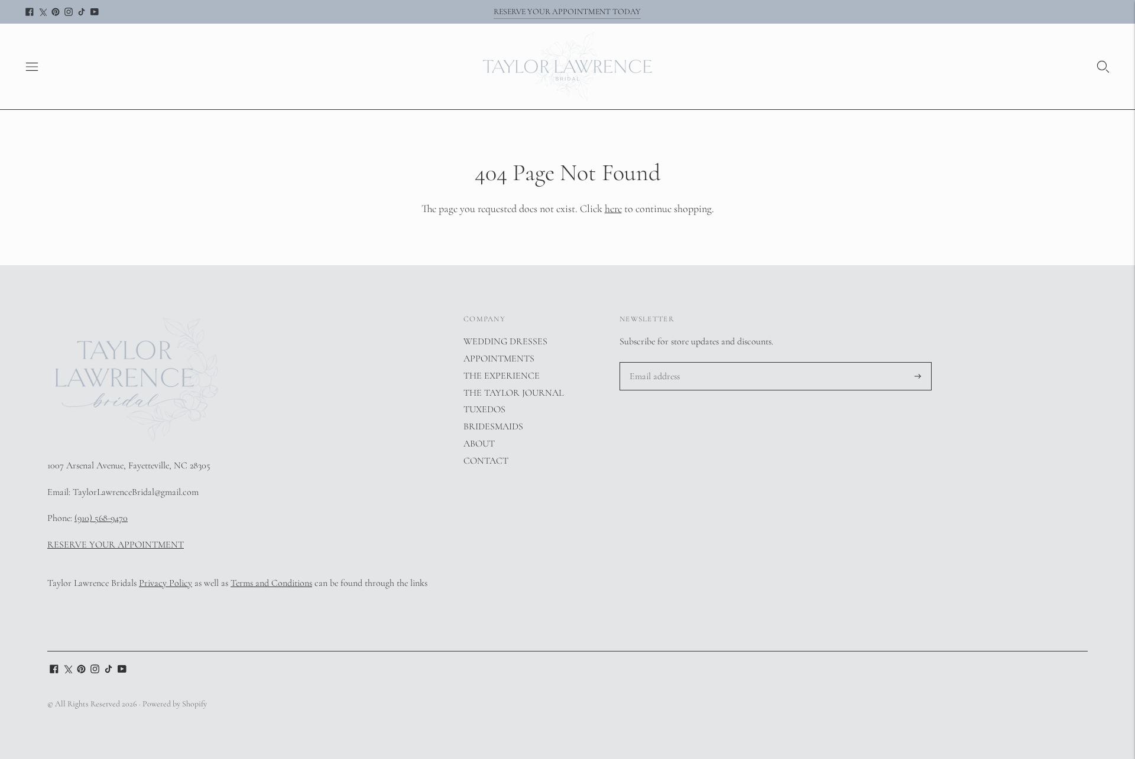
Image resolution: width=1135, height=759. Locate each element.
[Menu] (32, 67)
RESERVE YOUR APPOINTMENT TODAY (567, 11)
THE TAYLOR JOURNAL (513, 393)
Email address (653, 363)
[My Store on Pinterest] (55, 12)
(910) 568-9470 (101, 518)
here (613, 208)
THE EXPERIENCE (501, 376)
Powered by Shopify (174, 704)
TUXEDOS (484, 409)
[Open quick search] (1103, 67)
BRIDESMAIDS (493, 426)
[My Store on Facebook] (29, 12)
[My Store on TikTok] (81, 12)
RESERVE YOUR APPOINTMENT (115, 544)
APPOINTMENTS (498, 358)
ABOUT (479, 443)
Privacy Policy (165, 583)
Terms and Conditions (271, 583)
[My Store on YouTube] (94, 12)
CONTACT (485, 461)
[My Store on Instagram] (68, 12)
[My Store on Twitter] (42, 12)
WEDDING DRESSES (505, 341)
